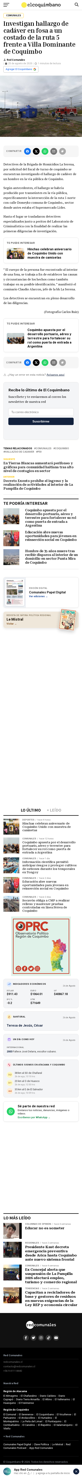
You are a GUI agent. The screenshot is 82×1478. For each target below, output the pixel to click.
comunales (43, 448)
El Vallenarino (62, 1399)
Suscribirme (40, 421)
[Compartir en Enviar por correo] (53, 151)
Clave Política (41, 1444)
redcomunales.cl (12, 1361)
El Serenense (26, 1414)
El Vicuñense (64, 1414)
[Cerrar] (76, 1471)
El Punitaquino (53, 1421)
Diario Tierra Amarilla (28, 1399)
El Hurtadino (45, 1417)
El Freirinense (26, 1402)
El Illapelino (44, 1424)
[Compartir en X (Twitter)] (36, 151)
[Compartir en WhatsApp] (45, 151)
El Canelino (28, 1424)
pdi (40, 452)
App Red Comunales (41, 1447)
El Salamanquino (63, 1424)
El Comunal (9, 1414)
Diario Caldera (48, 1395)
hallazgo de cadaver (19, 452)
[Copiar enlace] (62, 151)
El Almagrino (10, 1395)
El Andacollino (27, 1417)
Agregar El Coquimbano (19, 69)
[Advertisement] (41, 673)
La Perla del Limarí (32, 1421)
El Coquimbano (45, 1414)
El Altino (47, 1399)
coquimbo (62, 448)
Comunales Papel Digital (17, 1444)
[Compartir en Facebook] (27, 151)
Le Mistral (57, 1444)
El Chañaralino (29, 1395)
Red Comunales (16, 60)
